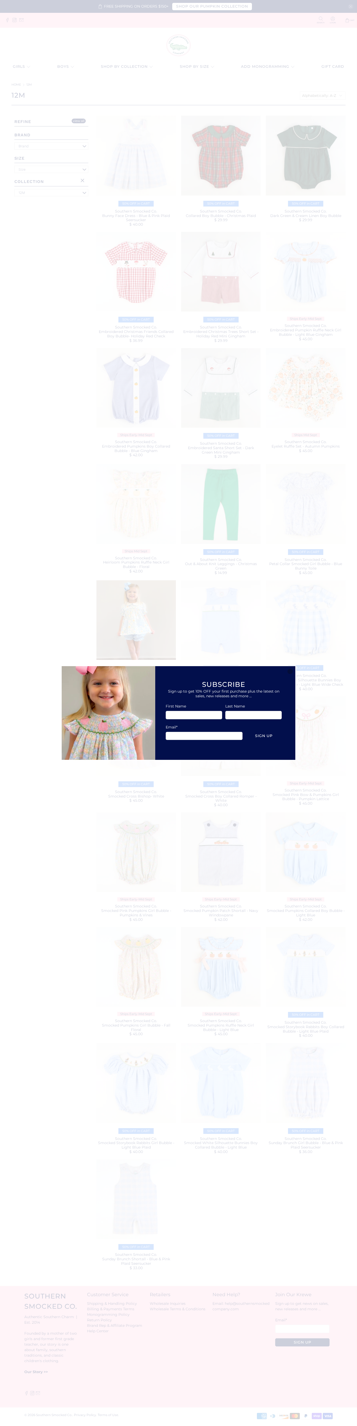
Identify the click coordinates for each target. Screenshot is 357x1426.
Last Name (235, 706)
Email (171, 727)
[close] (290, 671)
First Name (176, 706)
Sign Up (264, 735)
